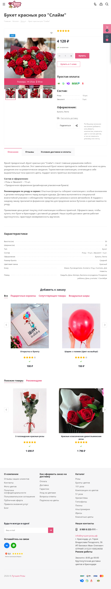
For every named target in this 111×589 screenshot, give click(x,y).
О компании (11, 474)
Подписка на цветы (49, 500)
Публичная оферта (13, 500)
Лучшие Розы (18, 575)
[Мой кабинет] (101, 4)
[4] (66, 31)
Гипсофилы (81, 501)
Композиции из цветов (86, 490)
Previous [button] (6, 325)
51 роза (79, 494)
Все (6, 295)
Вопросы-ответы (48, 496)
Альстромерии (82, 509)
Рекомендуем (34, 380)
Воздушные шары (79, 295)
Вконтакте (6, 545)
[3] (63, 31)
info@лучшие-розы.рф (86, 535)
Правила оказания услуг (16, 504)
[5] (68, 31)
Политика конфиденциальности (15, 491)
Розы (77, 478)
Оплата (43, 481)
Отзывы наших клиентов (16, 478)
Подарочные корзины (23, 295)
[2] (61, 31)
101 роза (79, 486)
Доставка (44, 485)
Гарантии (44, 489)
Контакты (9, 482)
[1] (58, 31)
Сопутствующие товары (52, 295)
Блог (6, 508)
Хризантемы (81, 497)
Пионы (78, 505)
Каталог (80, 474)
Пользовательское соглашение (19, 496)
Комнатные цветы (84, 516)
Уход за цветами (48, 492)
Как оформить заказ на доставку (53, 475)
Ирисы (78, 513)
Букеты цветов (82, 482)
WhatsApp (13, 545)
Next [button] (104, 325)
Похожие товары (13, 380)
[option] (30, 336)
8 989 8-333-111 (88, 529)
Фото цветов (10, 486)
